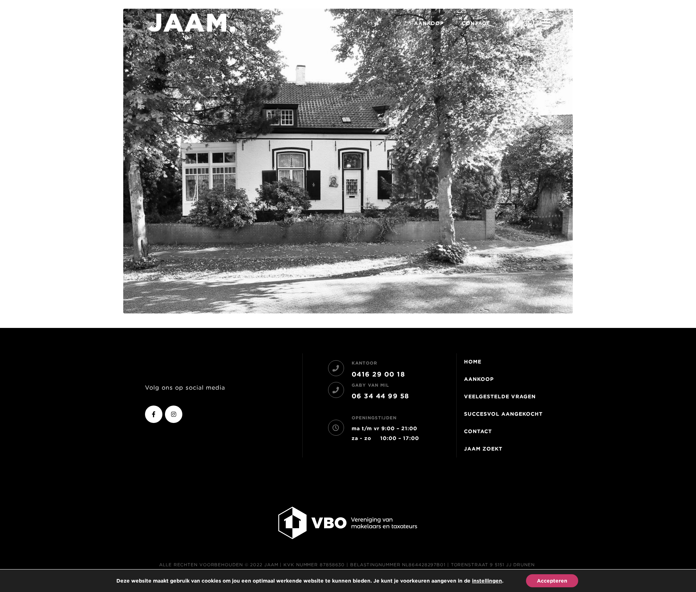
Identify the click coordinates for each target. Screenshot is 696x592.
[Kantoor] (336, 368)
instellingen (487, 581)
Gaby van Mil (370, 385)
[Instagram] (173, 414)
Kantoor (364, 363)
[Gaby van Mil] (336, 390)
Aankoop (429, 23)
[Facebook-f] (153, 414)
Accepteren (552, 581)
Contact (476, 23)
